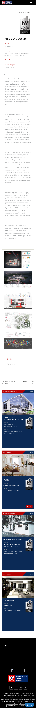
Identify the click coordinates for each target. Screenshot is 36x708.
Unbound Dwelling (9, 600)
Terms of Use (10, 697)
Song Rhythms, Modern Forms (12, 539)
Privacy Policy (17, 697)
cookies (29, 697)
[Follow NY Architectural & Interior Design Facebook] (11, 688)
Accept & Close (12, 705)
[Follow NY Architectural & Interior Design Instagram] (20, 688)
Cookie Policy (24, 705)
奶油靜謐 (6, 480)
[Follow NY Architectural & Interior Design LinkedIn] (25, 688)
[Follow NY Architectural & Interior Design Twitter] (16, 688)
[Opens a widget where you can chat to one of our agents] (29, 705)
